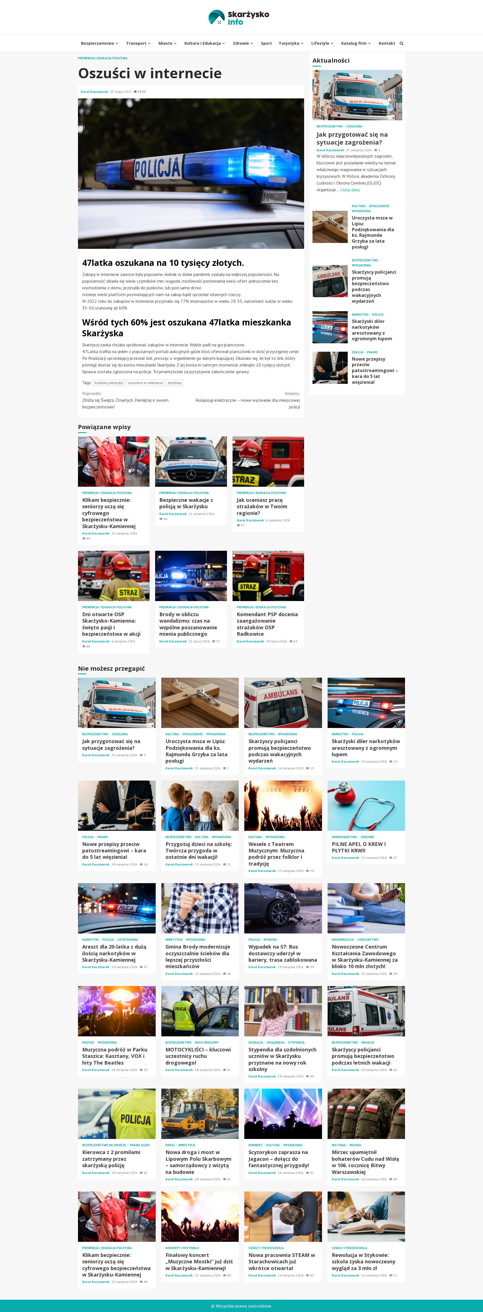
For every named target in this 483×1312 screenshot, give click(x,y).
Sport (266, 43)
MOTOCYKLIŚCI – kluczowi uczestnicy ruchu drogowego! (200, 1011)
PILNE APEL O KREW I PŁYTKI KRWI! (366, 806)
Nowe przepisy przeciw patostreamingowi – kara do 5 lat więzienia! (330, 367)
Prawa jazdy (140, 1145)
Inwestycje (174, 939)
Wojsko (355, 1145)
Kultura (359, 206)
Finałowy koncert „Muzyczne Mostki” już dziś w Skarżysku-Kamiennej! (200, 1217)
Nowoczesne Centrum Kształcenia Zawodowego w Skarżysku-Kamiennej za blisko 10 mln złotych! (366, 908)
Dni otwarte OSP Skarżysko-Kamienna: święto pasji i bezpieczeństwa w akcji (114, 576)
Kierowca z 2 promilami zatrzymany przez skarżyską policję (117, 1114)
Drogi (170, 1145)
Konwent (256, 1145)
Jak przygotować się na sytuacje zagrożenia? (357, 95)
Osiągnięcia (276, 1042)
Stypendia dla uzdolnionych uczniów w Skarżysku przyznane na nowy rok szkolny (283, 1011)
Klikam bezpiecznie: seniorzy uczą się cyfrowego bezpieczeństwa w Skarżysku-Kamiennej (114, 461)
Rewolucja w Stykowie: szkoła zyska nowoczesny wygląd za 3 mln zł (366, 1217)
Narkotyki (360, 314)
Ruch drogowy (207, 1042)
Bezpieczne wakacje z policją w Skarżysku (191, 461)
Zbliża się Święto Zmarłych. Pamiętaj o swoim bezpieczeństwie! (125, 400)
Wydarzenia (361, 211)
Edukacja (256, 1042)
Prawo (372, 352)
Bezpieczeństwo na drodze (104, 1145)
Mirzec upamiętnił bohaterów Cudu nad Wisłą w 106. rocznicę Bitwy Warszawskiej (366, 1114)
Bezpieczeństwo (97, 43)
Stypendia (296, 1042)
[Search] (401, 43)
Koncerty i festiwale (182, 1248)
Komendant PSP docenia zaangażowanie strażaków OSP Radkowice (268, 576)
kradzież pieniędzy (109, 382)
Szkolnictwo (367, 939)
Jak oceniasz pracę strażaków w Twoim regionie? (268, 461)
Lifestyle (320, 43)
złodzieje (174, 382)
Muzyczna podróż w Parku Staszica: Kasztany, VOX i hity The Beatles (117, 1011)
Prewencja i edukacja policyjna (102, 58)
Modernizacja (343, 939)
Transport (136, 43)
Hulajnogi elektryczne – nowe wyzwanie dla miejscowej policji (247, 400)
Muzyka (88, 1042)
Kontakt (387, 43)
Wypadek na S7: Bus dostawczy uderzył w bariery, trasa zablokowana (283, 908)
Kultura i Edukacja (202, 43)
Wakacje (367, 1042)
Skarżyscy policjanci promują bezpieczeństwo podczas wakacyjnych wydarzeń (330, 281)
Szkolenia (354, 126)
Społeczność (379, 206)
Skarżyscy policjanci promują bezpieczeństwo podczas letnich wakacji (366, 1011)
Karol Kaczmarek (95, 91)
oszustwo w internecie (145, 382)
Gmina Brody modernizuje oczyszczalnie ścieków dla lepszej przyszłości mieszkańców (200, 908)
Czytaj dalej (349, 189)
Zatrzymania (127, 939)
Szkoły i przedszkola (266, 1248)
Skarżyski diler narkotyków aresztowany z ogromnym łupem (330, 327)
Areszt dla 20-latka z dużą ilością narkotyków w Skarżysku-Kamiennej (117, 908)
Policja (377, 314)
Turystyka (289, 43)
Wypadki (270, 939)
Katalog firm (354, 43)
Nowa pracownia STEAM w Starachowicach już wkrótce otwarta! (283, 1217)
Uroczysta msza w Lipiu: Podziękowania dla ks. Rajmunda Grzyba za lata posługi (330, 227)
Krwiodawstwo (345, 837)
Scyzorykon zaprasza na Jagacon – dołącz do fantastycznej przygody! (283, 1114)
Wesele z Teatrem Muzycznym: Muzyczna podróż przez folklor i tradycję (283, 806)
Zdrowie (241, 43)
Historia (339, 1145)
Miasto (165, 43)
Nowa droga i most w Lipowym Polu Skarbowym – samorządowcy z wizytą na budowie (200, 1114)
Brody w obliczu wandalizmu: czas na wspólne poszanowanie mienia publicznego (191, 576)
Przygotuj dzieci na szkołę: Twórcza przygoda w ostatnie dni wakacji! (200, 806)
